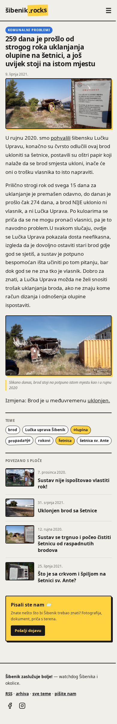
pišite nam (65, 693)
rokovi (44, 440)
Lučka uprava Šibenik (45, 429)
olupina (81, 430)
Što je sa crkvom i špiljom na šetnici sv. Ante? (72, 577)
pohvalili (60, 137)
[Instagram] (22, 705)
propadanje (19, 440)
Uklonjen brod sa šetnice (67, 510)
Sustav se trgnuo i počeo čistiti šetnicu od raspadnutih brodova (74, 543)
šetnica (65, 440)
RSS (8, 693)
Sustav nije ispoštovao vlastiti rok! (74, 483)
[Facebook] (9, 705)
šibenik (26, 10)
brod (12, 429)
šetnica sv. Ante (94, 440)
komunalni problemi (29, 30)
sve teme (41, 693)
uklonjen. (99, 400)
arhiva (22, 693)
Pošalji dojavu (28, 630)
